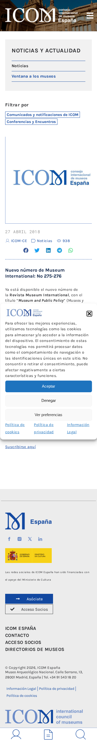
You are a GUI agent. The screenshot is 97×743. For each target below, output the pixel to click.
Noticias (45, 240)
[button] (89, 313)
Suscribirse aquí (20, 446)
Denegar (48, 400)
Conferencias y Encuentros (31, 121)
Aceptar (48, 386)
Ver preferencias (48, 414)
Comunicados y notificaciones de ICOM (42, 114)
